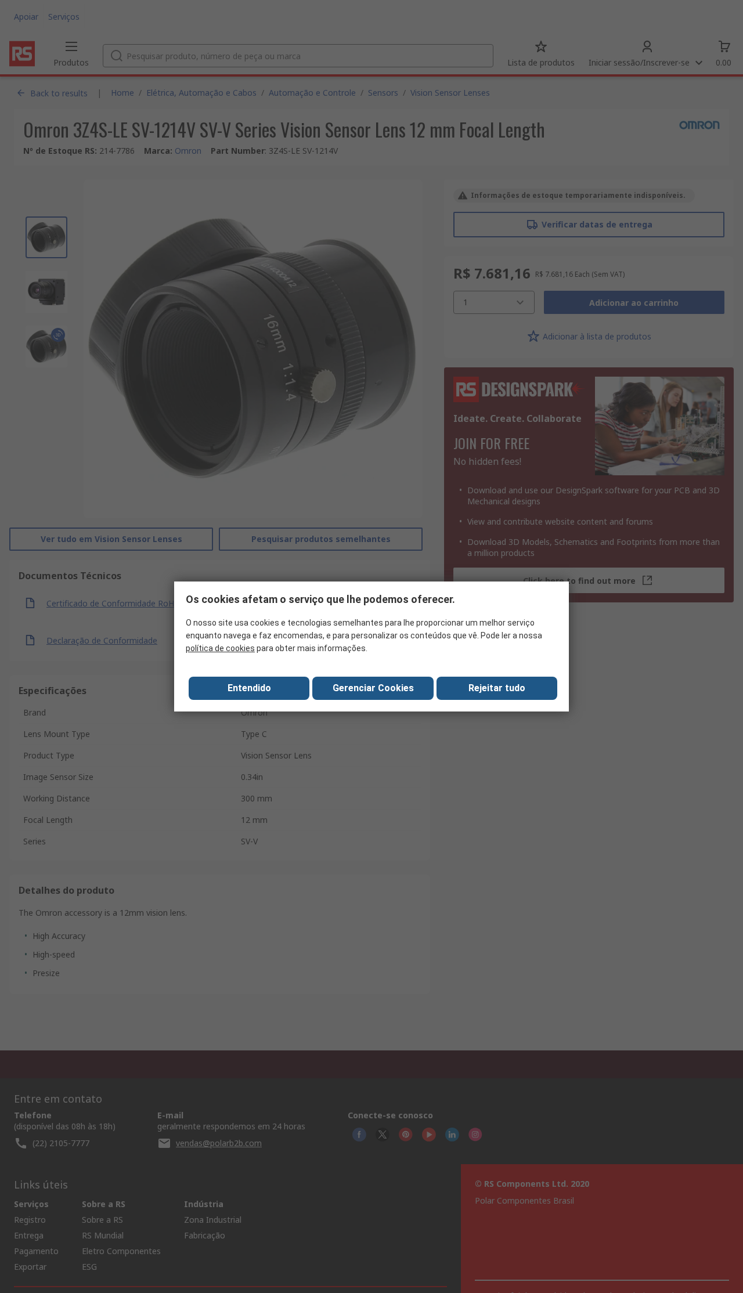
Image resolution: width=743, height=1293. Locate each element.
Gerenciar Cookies (373, 688)
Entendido (249, 688)
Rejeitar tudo (496, 688)
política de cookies (220, 648)
